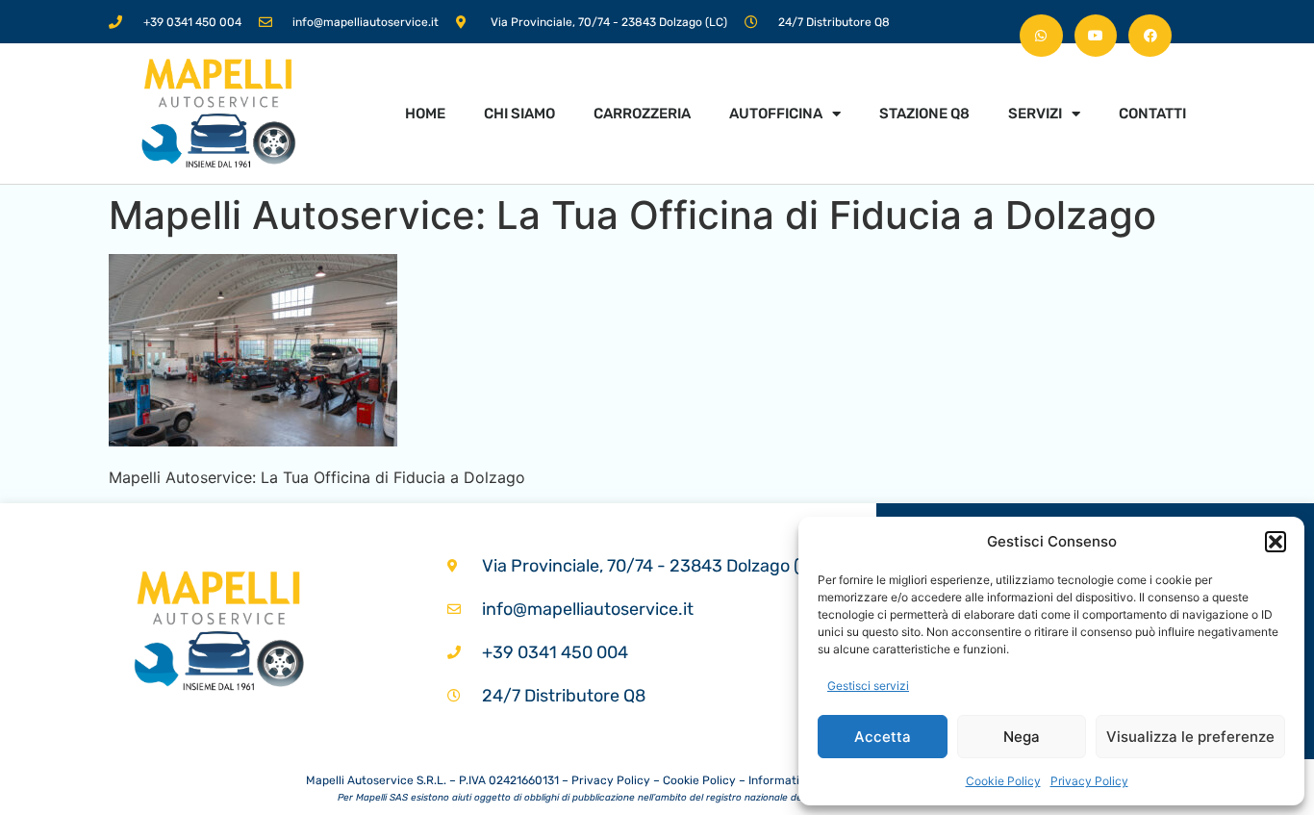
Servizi (1035, 113)
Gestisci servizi (868, 685)
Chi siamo (519, 113)
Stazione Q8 (924, 113)
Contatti (1152, 113)
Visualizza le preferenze (1190, 736)
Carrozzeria (642, 113)
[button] (1275, 541)
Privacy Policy (1089, 781)
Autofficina (775, 113)
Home (425, 113)
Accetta (882, 736)
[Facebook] (1150, 36)
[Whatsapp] (1041, 36)
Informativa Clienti (797, 780)
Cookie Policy (1003, 781)
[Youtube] (1096, 36)
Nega (1021, 736)
